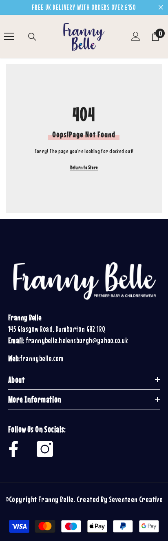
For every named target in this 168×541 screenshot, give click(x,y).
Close (161, 7)
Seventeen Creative (136, 499)
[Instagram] (44, 449)
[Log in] (135, 36)
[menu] (9, 36)
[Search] (32, 37)
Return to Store (84, 167)
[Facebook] (13, 449)
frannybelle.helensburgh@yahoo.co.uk (77, 340)
